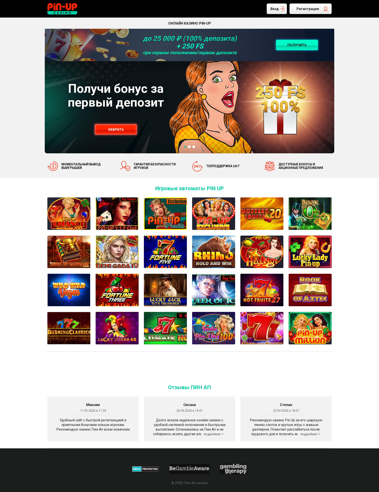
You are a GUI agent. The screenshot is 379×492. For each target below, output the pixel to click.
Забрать (116, 129)
